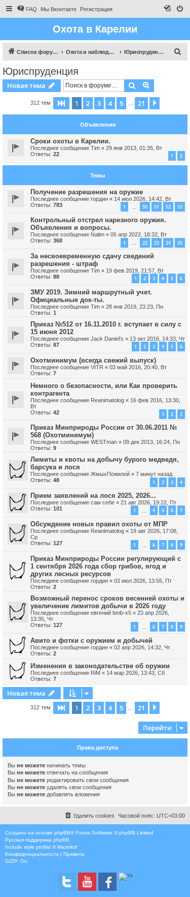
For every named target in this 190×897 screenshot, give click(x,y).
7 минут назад (154, 474)
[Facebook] (107, 882)
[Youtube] (87, 882)
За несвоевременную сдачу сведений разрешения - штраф (92, 259)
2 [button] (88, 103)
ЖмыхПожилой (110, 474)
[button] (61, 103)
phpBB (62, 832)
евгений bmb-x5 (111, 613)
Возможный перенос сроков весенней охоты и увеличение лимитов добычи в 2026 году (107, 602)
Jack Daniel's (107, 339)
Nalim (97, 234)
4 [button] (110, 103)
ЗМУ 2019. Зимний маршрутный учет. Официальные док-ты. (91, 296)
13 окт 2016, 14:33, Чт (157, 339)
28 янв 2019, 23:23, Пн (134, 307)
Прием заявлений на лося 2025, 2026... (93, 495)
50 (144, 206)
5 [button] (121, 103)
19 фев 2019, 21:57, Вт (135, 270)
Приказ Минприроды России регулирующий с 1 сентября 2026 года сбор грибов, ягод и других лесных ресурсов (105, 566)
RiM (95, 673)
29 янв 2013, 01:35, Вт (134, 148)
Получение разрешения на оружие (86, 192)
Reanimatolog (107, 400)
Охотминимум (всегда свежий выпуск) (93, 360)
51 (156, 206)
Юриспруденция (41, 71)
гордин (99, 199)
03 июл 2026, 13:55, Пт (143, 581)
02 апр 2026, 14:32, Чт (142, 647)
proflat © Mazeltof (56, 847)
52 (168, 206)
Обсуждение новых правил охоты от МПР (99, 524)
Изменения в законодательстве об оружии (100, 666)
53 (179, 206)
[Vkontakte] (67, 882)
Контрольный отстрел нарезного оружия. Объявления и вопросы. (98, 223)
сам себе (103, 502)
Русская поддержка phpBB (37, 840)
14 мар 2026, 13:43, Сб (135, 673)
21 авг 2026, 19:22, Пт (148, 502)
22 (144, 243)
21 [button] (141, 103)
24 (168, 243)
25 (179, 243)
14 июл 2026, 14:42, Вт (142, 199)
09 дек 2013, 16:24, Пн (151, 442)
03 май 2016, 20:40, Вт (138, 367)
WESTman (104, 442)
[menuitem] (27, 9)
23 (156, 243)
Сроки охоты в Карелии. (70, 141)
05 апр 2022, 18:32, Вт (138, 234)
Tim (95, 148)
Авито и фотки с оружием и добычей (91, 640)
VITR (97, 367)
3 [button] (99, 103)
